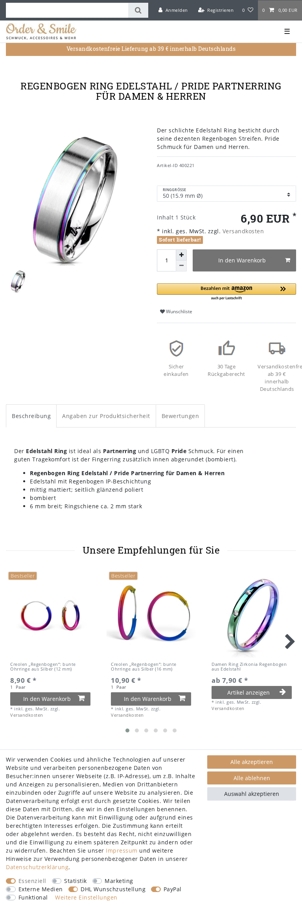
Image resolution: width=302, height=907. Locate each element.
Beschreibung (31, 416)
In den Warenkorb (242, 260)
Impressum (122, 850)
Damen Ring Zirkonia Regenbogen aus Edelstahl (249, 667)
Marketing (119, 881)
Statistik (75, 881)
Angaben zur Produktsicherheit (106, 416)
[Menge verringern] (181, 265)
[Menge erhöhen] (181, 254)
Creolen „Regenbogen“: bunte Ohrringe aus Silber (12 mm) (43, 667)
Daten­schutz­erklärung (37, 867)
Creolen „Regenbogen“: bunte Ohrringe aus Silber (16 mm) (144, 667)
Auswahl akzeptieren (251, 793)
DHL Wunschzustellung (113, 889)
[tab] (31, 415)
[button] (226, 292)
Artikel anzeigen (248, 692)
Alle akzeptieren (251, 762)
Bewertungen (180, 416)
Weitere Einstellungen (86, 897)
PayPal (173, 889)
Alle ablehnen (252, 778)
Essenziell (32, 881)
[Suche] (138, 10)
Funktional (33, 897)
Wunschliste (178, 311)
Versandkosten (242, 231)
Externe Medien (40, 889)
